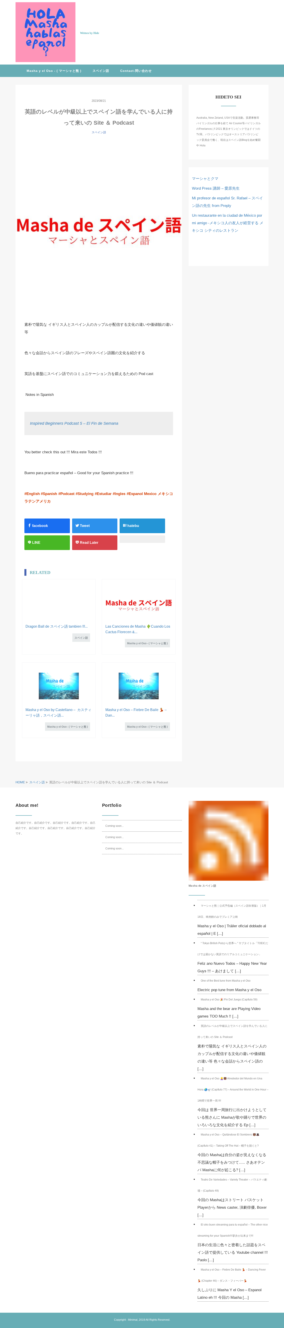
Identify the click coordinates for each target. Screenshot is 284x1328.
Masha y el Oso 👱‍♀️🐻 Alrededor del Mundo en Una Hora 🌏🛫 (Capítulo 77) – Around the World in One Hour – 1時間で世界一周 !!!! (232, 1089)
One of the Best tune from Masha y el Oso (225, 980)
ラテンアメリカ (37, 501)
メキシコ (165, 494)
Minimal (133, 1319)
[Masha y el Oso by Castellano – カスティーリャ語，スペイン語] (59, 686)
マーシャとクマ (205, 179)
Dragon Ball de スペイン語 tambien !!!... (57, 626)
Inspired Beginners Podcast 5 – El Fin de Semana (74, 423)
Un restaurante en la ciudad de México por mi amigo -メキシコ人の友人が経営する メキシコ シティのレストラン (227, 223)
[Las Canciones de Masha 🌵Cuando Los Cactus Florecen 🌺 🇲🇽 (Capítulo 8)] (138, 602)
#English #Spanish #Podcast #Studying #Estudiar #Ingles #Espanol (83, 494)
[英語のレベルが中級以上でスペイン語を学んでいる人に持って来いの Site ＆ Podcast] (99, 224)
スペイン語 (101, 71)
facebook (39, 526)
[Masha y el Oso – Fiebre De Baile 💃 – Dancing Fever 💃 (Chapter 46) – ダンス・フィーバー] (138, 686)
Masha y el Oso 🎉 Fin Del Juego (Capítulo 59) (229, 999)
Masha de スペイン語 (202, 885)
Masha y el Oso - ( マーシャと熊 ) (54, 71)
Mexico (150, 494)
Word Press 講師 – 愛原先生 (216, 188)
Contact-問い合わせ (136, 71)
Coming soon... (114, 825)
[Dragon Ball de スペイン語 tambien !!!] (59, 602)
